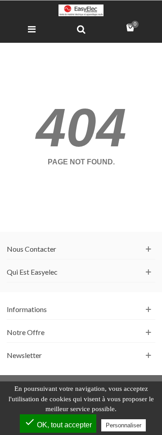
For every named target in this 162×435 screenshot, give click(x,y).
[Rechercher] (81, 28)
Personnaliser (123, 425)
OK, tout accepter (58, 423)
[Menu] (31, 28)
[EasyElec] (81, 10)
